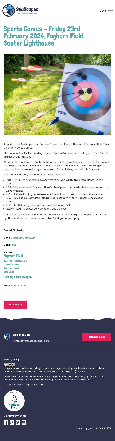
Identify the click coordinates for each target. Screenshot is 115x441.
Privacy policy (11, 359)
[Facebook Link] (7, 422)
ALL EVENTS (15, 304)
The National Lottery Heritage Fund (42, 379)
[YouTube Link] (25, 422)
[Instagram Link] (13, 422)
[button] (106, 11)
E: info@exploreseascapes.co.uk (31, 341)
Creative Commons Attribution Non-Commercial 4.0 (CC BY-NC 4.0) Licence (44, 371)
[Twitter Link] (19, 422)
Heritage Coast (97, 337)
